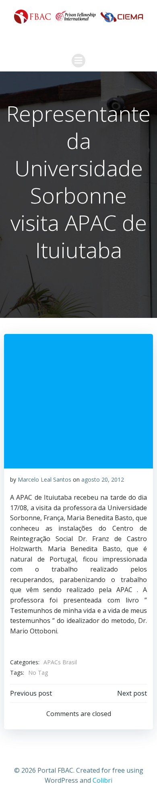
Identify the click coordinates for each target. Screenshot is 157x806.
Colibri (102, 780)
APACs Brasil (60, 662)
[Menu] (78, 60)
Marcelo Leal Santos (44, 479)
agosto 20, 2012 (102, 479)
